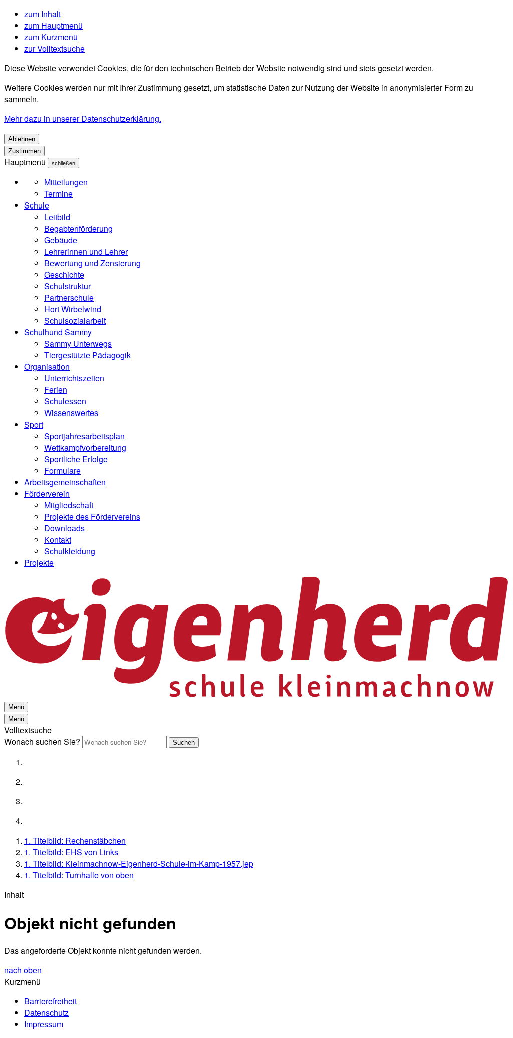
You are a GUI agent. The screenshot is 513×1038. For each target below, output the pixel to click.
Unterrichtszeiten (74, 378)
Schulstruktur (67, 286)
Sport (33, 424)
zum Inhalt (42, 14)
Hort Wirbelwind (72, 309)
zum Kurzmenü (51, 37)
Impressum (43, 1024)
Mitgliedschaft (68, 505)
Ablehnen (21, 139)
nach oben (23, 970)
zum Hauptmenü (53, 25)
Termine (58, 193)
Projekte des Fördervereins (92, 516)
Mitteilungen (66, 182)
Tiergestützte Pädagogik (87, 355)
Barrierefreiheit (50, 1001)
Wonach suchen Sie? (42, 741)
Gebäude (60, 240)
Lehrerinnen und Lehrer (86, 251)
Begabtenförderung (78, 228)
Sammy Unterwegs (78, 343)
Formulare (62, 470)
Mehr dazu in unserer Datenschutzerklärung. (82, 118)
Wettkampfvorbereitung (85, 447)
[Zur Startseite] (256, 694)
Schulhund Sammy (58, 332)
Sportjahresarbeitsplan (84, 436)
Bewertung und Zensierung (92, 263)
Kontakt (57, 539)
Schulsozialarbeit (75, 320)
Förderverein (47, 493)
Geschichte (64, 274)
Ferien (55, 389)
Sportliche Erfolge (76, 459)
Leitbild (57, 217)
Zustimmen (24, 151)
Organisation (47, 366)
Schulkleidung (69, 551)
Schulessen (65, 401)
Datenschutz (46, 1012)
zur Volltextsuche (54, 48)
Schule (36, 205)
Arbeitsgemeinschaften (65, 482)
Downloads (64, 528)
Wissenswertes (71, 413)
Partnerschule (69, 297)
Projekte (39, 562)
